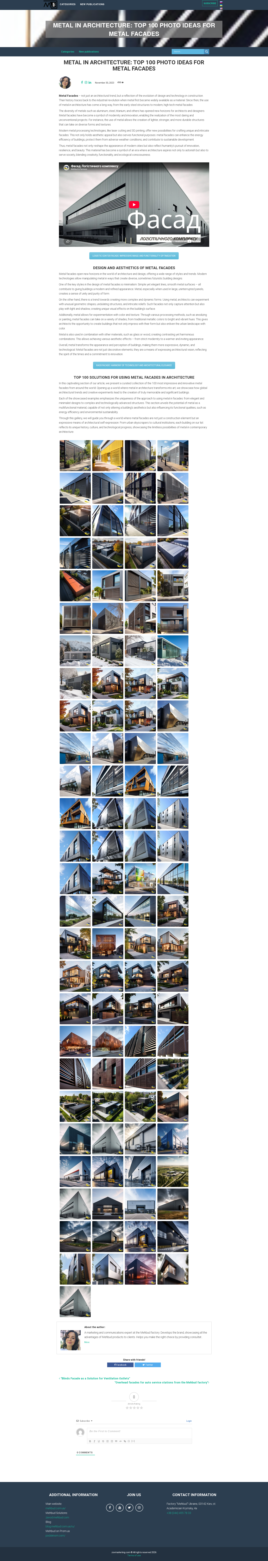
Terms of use (134, 1555)
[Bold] (90, 1441)
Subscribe (210, 3)
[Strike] (103, 1441)
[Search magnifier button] (206, 51)
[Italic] (94, 1441)
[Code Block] (120, 1441)
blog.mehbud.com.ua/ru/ (60, 1526)
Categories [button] (68, 4)
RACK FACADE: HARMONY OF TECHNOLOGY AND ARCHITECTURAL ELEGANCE (134, 365)
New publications (92, 4)
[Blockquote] (116, 1441)
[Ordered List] (107, 1441)
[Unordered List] (112, 1441)
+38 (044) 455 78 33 (179, 1513)
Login (189, 1421)
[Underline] (99, 1441)
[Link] (125, 1441)
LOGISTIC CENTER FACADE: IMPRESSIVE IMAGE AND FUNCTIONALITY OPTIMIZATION (134, 256)
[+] (133, 1441)
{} (129, 1441)
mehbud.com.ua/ (56, 1508)
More (86, 1342)
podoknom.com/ (55, 1535)
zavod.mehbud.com (57, 1517)
